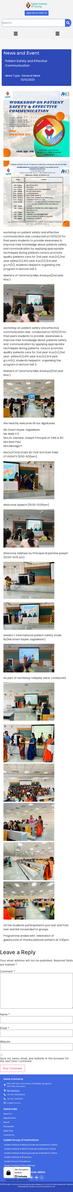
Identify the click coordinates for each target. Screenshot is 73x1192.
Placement (8, 1126)
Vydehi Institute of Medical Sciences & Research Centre (30, 1144)
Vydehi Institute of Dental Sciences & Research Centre (30, 1148)
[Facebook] (31, 1177)
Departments (9, 1118)
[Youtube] (36, 1177)
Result (6, 1122)
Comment (7, 971)
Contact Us (8, 1135)
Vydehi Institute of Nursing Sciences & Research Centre (30, 1153)
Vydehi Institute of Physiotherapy (19, 1165)
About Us (7, 1113)
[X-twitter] (42, 1177)
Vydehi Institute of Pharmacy (17, 1157)
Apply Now (8, 1130)
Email (4, 1028)
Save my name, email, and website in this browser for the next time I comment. (34, 1059)
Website (5, 1041)
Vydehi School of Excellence (17, 1161)
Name (5, 1014)
